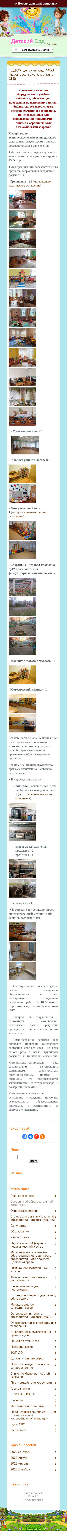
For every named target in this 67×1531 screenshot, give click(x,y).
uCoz (46, 1529)
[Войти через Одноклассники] (42, 1136)
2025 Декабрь (20, 1469)
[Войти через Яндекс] (36, 1136)
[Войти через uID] (24, 1136)
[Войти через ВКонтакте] (30, 1136)
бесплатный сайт (34, 1529)
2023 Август (18, 1458)
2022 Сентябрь (20, 1452)
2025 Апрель (19, 1463)
